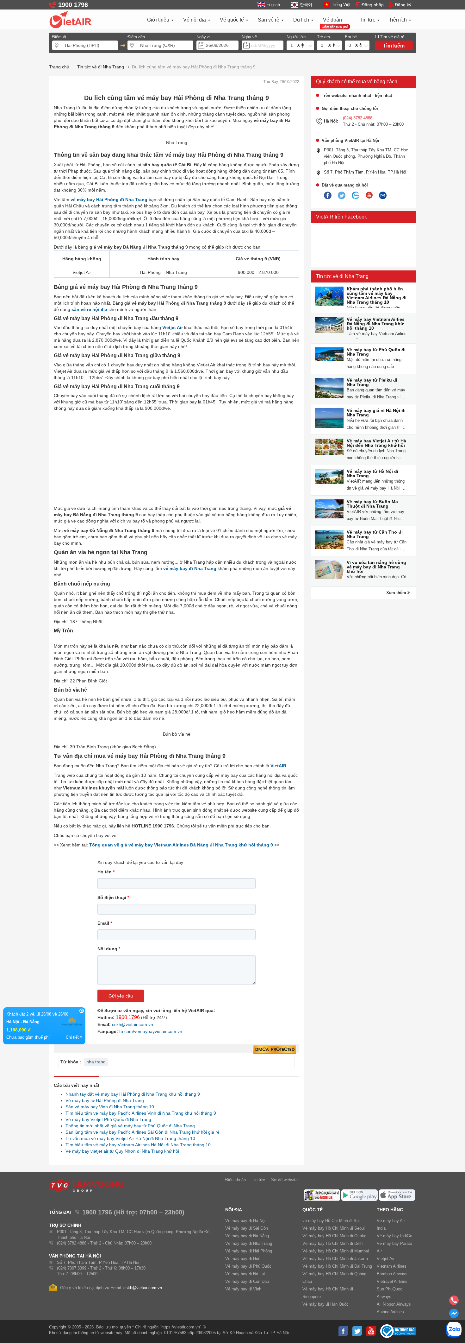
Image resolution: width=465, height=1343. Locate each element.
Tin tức (368, 19)
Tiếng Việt (341, 4)
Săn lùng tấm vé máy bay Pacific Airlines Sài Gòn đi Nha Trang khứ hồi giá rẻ (141, 1132)
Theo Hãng (390, 1209)
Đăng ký (403, 4)
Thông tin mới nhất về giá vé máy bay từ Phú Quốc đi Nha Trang (128, 1125)
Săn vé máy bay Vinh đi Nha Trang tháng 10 (108, 1106)
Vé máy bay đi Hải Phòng (248, 1251)
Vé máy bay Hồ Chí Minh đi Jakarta (335, 1258)
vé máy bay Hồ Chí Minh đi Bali (331, 1220)
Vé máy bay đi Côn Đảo (247, 1281)
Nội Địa (233, 1209)
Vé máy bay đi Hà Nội (245, 1220)
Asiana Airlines (390, 1311)
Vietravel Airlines (392, 1281)
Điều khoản (235, 1179)
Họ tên (106, 871)
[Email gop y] (383, 196)
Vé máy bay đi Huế (242, 1258)
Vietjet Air (172, 327)
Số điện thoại (113, 897)
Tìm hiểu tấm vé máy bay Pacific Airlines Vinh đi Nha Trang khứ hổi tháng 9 (139, 1113)
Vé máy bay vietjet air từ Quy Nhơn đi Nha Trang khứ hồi (120, 1151)
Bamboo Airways (392, 1273)
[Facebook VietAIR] (328, 196)
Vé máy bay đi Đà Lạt (245, 1273)
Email (104, 923)
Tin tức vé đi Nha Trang (342, 276)
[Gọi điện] (454, 1302)
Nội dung (108, 948)
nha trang (96, 1061)
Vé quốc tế (232, 19)
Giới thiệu (158, 19)
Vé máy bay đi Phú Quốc (248, 1266)
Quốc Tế (312, 1209)
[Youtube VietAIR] (369, 195)
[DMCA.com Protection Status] (274, 1050)
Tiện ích (398, 19)
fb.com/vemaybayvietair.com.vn (150, 1031)
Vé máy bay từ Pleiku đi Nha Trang (372, 382)
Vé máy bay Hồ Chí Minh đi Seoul (333, 1228)
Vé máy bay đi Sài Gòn (246, 1228)
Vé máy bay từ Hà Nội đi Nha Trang (372, 473)
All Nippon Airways (394, 1304)
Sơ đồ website (284, 1179)
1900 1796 (128, 1017)
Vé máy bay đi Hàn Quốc (325, 1304)
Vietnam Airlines (391, 1266)
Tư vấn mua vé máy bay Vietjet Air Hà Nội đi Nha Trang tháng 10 (128, 1138)
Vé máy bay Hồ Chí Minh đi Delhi (332, 1243)
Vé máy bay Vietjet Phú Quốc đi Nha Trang (106, 1119)
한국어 (306, 4)
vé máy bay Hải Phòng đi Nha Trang (109, 199)
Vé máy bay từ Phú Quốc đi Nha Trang (376, 352)
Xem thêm (396, 592)
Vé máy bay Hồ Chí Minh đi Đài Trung (337, 1266)
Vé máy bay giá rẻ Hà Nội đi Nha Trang (376, 412)
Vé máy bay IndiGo (394, 1235)
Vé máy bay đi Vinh (243, 1289)
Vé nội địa (195, 19)
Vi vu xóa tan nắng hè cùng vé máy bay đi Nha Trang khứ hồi (376, 567)
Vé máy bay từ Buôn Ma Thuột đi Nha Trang (372, 504)
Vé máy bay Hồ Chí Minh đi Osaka (334, 1235)
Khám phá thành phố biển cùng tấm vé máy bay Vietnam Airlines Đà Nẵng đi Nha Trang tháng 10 (376, 295)
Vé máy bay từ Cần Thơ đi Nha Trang (375, 534)
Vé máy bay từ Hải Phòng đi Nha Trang (103, 1100)
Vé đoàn (332, 19)
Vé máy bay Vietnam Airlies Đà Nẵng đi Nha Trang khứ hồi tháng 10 (376, 324)
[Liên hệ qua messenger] (454, 1315)
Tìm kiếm (394, 45)
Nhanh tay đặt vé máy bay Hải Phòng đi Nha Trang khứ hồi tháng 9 (131, 1094)
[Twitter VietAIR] (341, 196)
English (273, 4)
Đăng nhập (373, 4)
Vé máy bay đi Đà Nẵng (247, 1235)
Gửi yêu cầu (120, 995)
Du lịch (301, 19)
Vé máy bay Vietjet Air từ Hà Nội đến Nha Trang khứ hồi (376, 443)
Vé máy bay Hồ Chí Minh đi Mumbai (335, 1251)
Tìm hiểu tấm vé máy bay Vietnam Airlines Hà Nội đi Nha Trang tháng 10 (136, 1144)
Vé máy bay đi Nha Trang (248, 1243)
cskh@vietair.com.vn (132, 1024)
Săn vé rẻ (269, 19)
